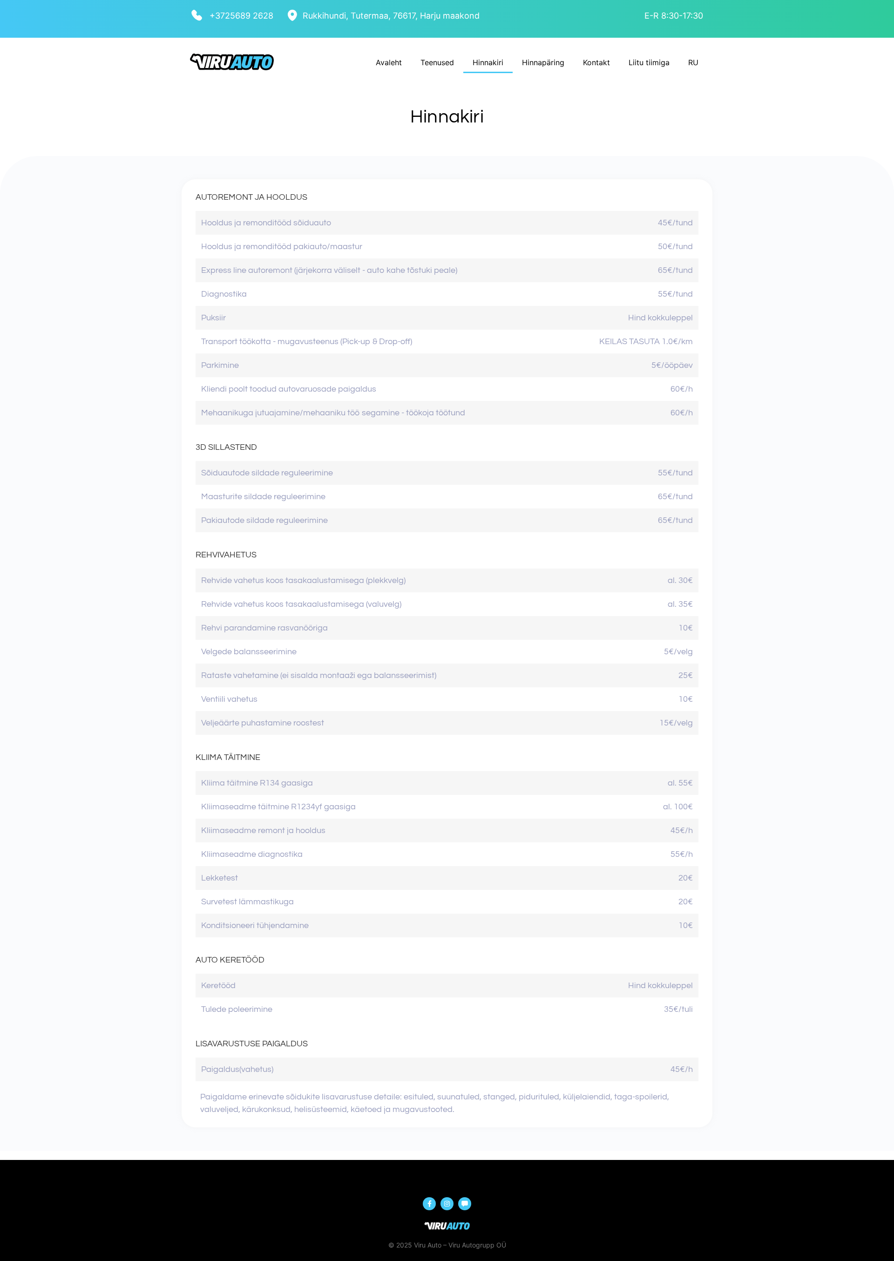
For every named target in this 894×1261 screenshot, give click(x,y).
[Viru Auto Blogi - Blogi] (464, 1203)
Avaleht (389, 62)
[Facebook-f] (429, 1203)
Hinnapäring (543, 62)
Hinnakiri (488, 62)
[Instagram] (447, 1203)
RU (693, 62)
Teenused (437, 62)
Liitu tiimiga (649, 62)
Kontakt (596, 62)
